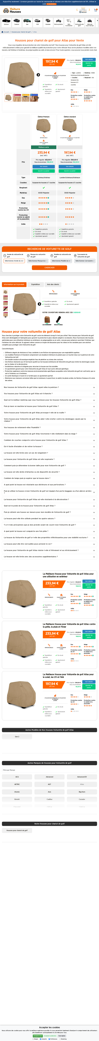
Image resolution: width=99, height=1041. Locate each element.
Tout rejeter (61, 1036)
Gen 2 (17, 736)
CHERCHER (49, 268)
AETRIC (17, 784)
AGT (49, 784)
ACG (17, 777)
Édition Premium (44, 117)
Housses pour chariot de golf (21, 32)
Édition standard (70, 117)
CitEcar (49, 807)
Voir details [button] (89, 59)
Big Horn (82, 792)
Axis (49, 792)
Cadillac (49, 799)
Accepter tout (38, 1036)
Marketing (64, 1039)
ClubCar (82, 807)
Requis (36, 1039)
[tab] (14, 284)
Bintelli (17, 799)
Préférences (53, 1039)
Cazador (82, 799)
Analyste (44, 1039)
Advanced (49, 777)
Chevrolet (17, 807)
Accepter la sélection (50, 1036)
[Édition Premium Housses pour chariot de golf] (44, 125)
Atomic (17, 792)
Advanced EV (82, 777)
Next (38, 75)
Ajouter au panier (89, 64)
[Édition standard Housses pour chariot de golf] (70, 125)
